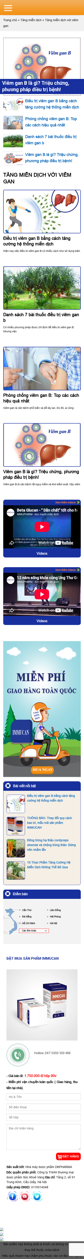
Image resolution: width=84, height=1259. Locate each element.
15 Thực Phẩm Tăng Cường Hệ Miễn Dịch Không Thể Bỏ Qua (48, 865)
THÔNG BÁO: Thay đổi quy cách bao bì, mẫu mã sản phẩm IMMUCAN (49, 822)
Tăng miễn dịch (31, 20)
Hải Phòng (55, 916)
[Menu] (8, 8)
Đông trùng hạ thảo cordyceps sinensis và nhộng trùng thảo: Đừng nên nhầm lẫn (51, 845)
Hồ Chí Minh (28, 923)
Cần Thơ (26, 910)
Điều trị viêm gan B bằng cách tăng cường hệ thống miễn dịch (51, 798)
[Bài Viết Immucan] (42, 711)
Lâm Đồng (55, 910)
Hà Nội (53, 923)
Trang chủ (10, 20)
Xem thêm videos (65, 502)
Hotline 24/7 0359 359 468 (52, 1053)
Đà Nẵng (26, 916)
